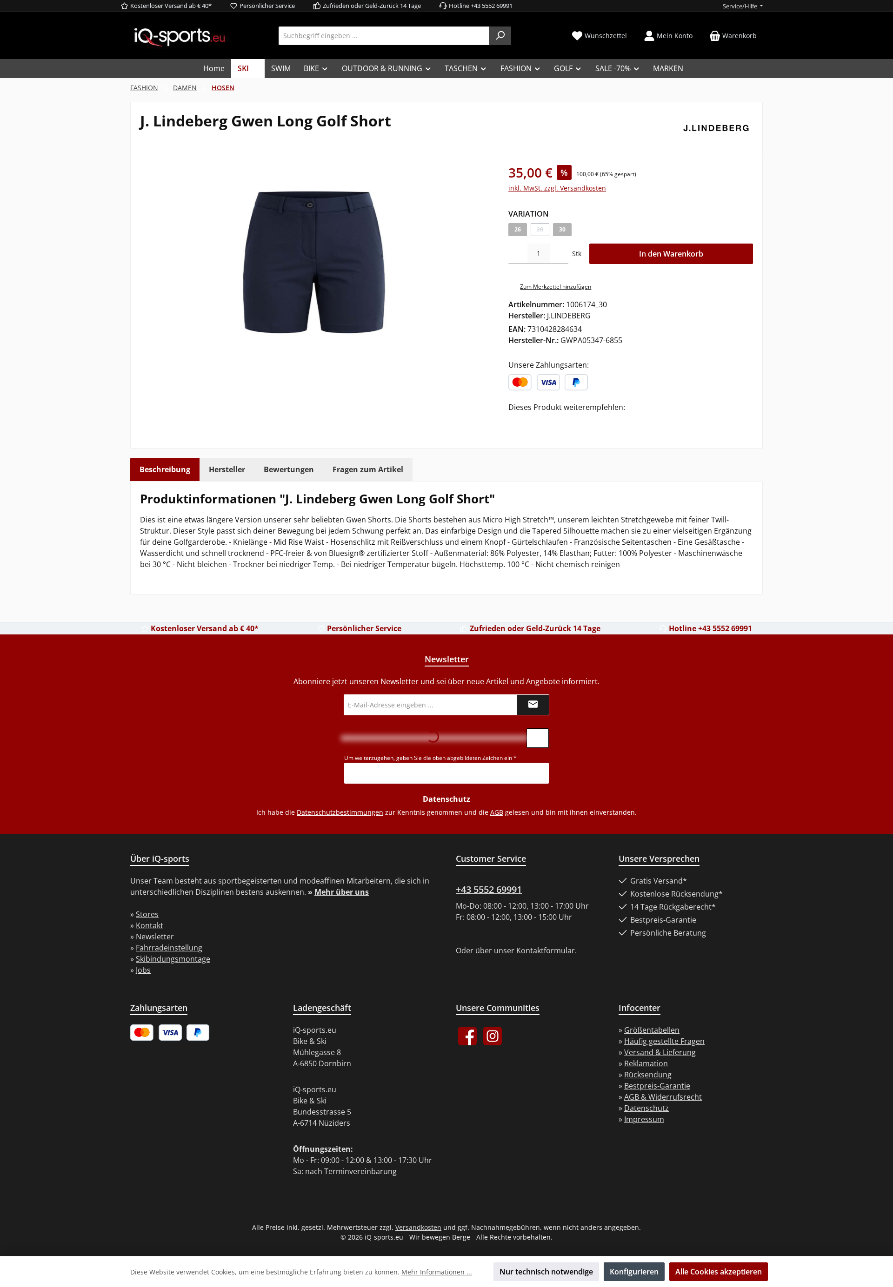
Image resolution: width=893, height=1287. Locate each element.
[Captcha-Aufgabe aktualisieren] (537, 738)
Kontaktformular (545, 950)
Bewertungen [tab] (289, 469)
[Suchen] (500, 35)
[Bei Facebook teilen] (513, 421)
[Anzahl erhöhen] (559, 254)
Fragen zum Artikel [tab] (368, 469)
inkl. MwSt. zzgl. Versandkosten (557, 188)
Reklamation (646, 1063)
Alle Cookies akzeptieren (718, 1272)
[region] (315, 263)
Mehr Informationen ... (436, 1271)
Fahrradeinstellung (169, 948)
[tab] (165, 469)
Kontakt (149, 925)
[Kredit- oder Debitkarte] (534, 382)
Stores (147, 914)
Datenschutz (646, 1108)
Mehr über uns (341, 892)
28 (543, 230)
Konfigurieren (634, 1272)
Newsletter (155, 936)
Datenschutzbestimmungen (340, 812)
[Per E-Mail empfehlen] (569, 421)
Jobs (143, 970)
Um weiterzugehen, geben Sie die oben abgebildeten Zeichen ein (430, 758)
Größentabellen (652, 1030)
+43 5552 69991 (489, 889)
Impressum (644, 1119)
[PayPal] (576, 382)
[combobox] (384, 35)
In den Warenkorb (671, 254)
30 (562, 229)
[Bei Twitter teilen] (527, 421)
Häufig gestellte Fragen (664, 1041)
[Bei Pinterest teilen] (541, 421)
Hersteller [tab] (227, 469)
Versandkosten (418, 1227)
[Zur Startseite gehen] (179, 36)
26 (517, 229)
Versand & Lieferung (660, 1052)
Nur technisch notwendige (546, 1272)
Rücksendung (648, 1074)
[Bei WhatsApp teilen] (555, 421)
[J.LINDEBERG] (716, 128)
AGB (496, 812)
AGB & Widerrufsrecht (663, 1097)
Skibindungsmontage (173, 959)
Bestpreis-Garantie (657, 1086)
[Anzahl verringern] (517, 254)
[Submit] (533, 704)
